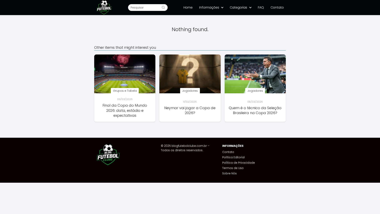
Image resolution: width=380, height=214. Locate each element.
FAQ (261, 7)
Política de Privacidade (238, 163)
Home (188, 7)
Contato (277, 7)
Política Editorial (233, 157)
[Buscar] (163, 7)
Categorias (238, 7)
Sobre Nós (229, 173)
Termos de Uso (233, 168)
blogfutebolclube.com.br (189, 146)
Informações (209, 7)
